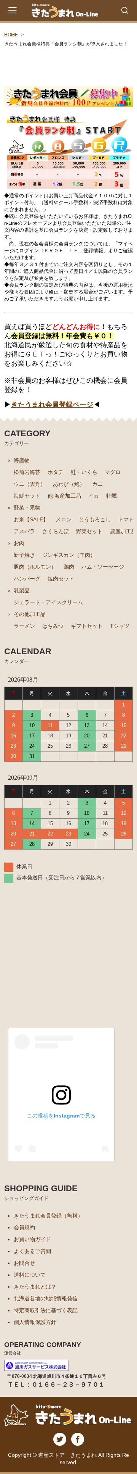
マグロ (113, 472)
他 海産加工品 (64, 496)
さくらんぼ (55, 531)
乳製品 (22, 590)
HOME (11, 34)
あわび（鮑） (69, 484)
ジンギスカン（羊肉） (69, 555)
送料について (30, 1275)
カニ (97, 484)
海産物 (22, 460)
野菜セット (89, 531)
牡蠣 (111, 496)
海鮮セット (27, 496)
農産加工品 (123, 531)
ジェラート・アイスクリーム (48, 602)
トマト (126, 519)
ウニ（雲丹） (30, 484)
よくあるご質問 (32, 1251)
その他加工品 (30, 614)
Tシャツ (119, 626)
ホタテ (56, 472)
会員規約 (24, 1227)
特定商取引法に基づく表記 (46, 1310)
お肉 (19, 543)
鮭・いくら (84, 472)
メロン (64, 519)
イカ (93, 496)
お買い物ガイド (32, 1239)
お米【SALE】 (31, 519)
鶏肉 (69, 567)
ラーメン (24, 626)
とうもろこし (95, 519)
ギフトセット (87, 626)
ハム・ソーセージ (102, 567)
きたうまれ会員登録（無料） (48, 1216)
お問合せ (24, 1263)
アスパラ (24, 531)
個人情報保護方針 (35, 1322)
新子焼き (24, 555)
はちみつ (53, 626)
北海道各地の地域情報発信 (46, 1298)
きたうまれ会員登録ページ (52, 404)
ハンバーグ (27, 579)
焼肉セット (61, 579)
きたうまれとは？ (35, 1287)
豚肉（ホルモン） (35, 567)
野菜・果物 (27, 508)
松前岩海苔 (27, 472)
